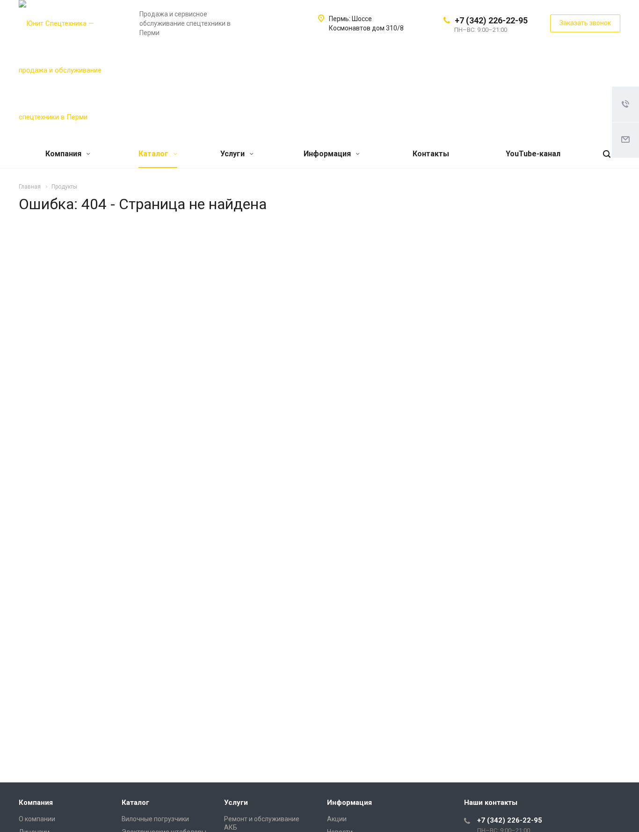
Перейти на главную (496, 356)
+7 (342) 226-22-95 (491, 20)
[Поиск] (606, 154)
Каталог (154, 153)
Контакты (431, 153)
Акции (337, 819)
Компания (64, 153)
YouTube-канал (533, 153)
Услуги (233, 153)
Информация (328, 153)
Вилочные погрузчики (155, 819)
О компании (37, 819)
